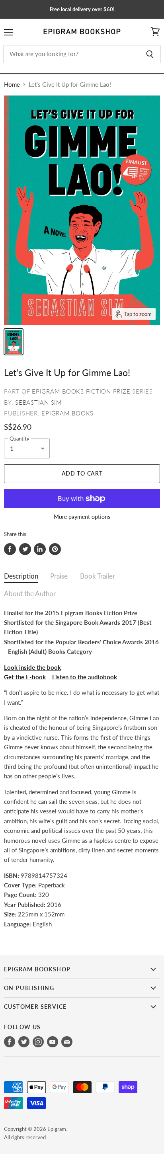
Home (12, 84)
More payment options (82, 517)
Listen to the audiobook (84, 676)
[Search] (149, 54)
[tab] (21, 578)
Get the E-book (25, 676)
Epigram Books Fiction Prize (81, 391)
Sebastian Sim (38, 402)
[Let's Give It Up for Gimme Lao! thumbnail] (13, 342)
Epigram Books (67, 413)
